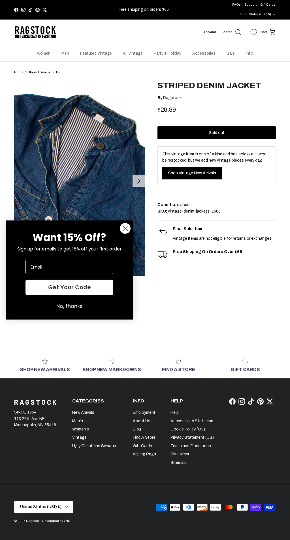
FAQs (236, 4)
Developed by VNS (56, 520)
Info (249, 53)
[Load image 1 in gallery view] (79, 178)
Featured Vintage (96, 53)
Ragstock (172, 98)
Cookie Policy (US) (187, 429)
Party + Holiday (167, 53)
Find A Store (144, 437)
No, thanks (69, 306)
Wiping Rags (144, 454)
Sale (231, 53)
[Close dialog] (125, 228)
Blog (137, 429)
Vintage (79, 437)
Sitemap (178, 462)
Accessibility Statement (192, 421)
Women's (80, 429)
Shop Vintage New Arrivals (192, 173)
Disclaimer (179, 454)
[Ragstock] (35, 32)
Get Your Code (69, 287)
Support (250, 4)
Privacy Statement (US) (192, 437)
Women (43, 53)
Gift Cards (267, 4)
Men (65, 53)
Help (174, 412)
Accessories (204, 53)
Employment (144, 412)
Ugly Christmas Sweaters (95, 446)
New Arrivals (83, 412)
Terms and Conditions (190, 446)
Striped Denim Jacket (44, 72)
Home (19, 72)
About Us (141, 421)
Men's (77, 421)
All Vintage (133, 53)
